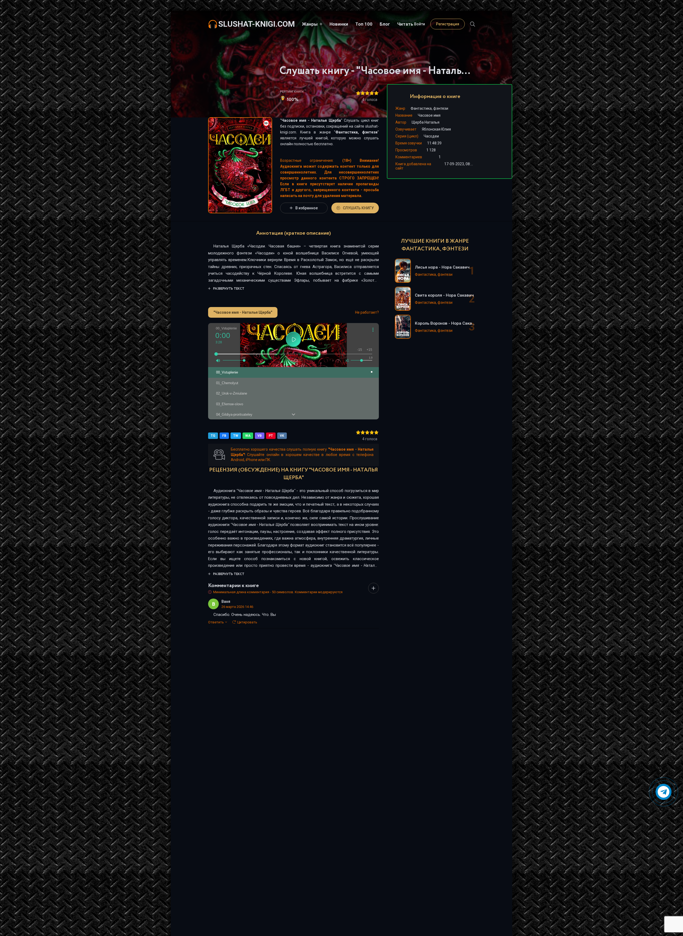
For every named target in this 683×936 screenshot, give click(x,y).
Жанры (310, 24)
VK (282, 436)
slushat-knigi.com (256, 24)
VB (259, 436)
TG (213, 436)
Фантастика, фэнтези (356, 132)
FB (224, 436)
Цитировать (247, 622)
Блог (385, 24)
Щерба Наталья (425, 122)
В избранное (306, 208)
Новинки (338, 24)
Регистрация (447, 24)
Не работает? (367, 312)
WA (248, 436)
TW (235, 436)
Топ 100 (363, 24)
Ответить (216, 622)
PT (271, 436)
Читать (405, 24)
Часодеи (431, 136)
